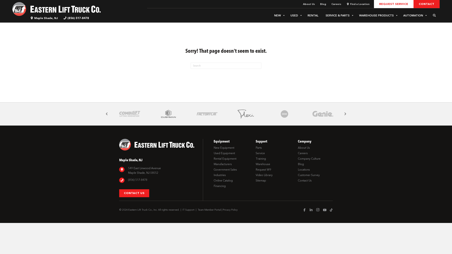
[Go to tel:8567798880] (159, 180)
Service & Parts (338, 15)
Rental (313, 15)
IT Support (188, 209)
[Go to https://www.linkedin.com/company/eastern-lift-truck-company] (311, 210)
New (277, 15)
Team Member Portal (209, 209)
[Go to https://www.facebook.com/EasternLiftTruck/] (304, 210)
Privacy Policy (230, 209)
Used (294, 15)
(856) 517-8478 (78, 18)
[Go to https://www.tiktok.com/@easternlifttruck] (331, 210)
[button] (284, 15)
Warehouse (376, 15)
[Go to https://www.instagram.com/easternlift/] (317, 210)
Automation (413, 15)
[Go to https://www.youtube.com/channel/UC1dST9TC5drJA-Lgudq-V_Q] (324, 210)
